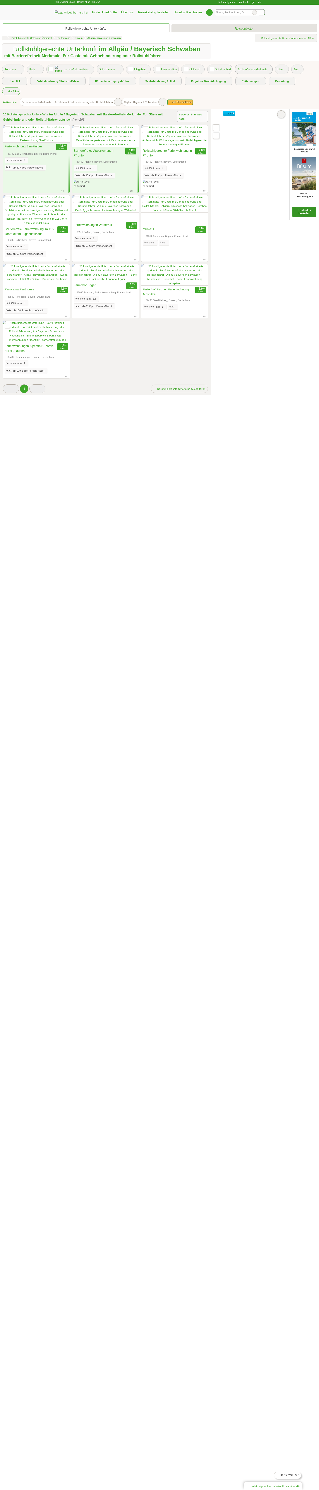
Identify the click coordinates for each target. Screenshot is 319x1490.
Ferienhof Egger (85, 285)
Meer (280, 69)
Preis (32, 69)
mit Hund (194, 69)
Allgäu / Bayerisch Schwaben (140, 102)
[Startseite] (4, 38)
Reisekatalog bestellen (153, 12)
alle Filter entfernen (182, 102)
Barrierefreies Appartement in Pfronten (94, 153)
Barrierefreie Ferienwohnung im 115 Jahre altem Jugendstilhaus (29, 231)
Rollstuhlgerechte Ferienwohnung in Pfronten (167, 153)
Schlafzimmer (107, 69)
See (296, 69)
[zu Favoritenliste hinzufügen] (7, 129)
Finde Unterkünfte (104, 12)
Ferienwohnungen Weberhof (93, 225)
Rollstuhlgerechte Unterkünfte (85, 28)
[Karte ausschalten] (281, 114)
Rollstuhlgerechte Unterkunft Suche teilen (180, 388)
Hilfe (259, 2)
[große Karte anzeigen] (216, 127)
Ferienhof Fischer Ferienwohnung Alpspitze (166, 291)
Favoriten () (275, 1486)
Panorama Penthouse (19, 289)
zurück (230, 113)
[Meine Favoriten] (209, 12)
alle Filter (13, 91)
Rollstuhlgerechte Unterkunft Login (236, 2)
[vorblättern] (60, 134)
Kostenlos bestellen (304, 211)
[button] (11, 388)
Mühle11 (148, 229)
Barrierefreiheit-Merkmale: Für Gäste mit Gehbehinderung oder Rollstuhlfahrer (67, 102)
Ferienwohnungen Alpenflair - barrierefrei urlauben (29, 348)
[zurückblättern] (12, 134)
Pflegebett (140, 69)
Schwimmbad (223, 69)
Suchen (262, 12)
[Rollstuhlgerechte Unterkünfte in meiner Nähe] (216, 136)
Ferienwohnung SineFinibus (23, 146)
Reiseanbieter (244, 28)
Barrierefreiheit (289, 1475)
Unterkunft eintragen (188, 12)
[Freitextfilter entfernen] (254, 12)
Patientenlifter (169, 69)
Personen (10, 69)
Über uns (127, 12)
